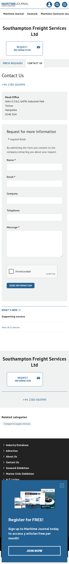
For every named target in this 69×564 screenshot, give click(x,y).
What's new (9, 310)
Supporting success (13, 316)
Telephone (13, 210)
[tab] (18, 310)
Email (10, 177)
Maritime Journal (13, 13)
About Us (11, 456)
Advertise (12, 450)
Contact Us (34, 63)
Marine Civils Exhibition (20, 473)
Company (12, 193)
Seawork (32, 13)
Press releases (13, 63)
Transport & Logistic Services (17, 423)
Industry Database (17, 445)
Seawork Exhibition (17, 468)
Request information (22, 49)
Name (10, 160)
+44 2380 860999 (13, 84)
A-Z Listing (12, 479)
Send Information (20, 285)
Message (12, 227)
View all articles (11, 327)
